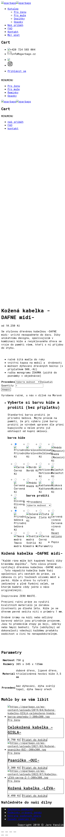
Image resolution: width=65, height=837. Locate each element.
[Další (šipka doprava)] (6, 835)
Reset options (56, 534)
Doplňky (19, 18)
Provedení (8, 381)
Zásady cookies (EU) (22, 819)
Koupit (6, 389)
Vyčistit (46, 381)
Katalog (13, 8)
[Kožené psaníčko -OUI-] (36, 749)
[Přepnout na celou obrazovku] (10, 831)
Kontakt (13, 31)
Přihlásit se (17, 71)
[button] (7, 80)
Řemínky (13, 92)
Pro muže (20, 15)
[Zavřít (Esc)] (2, 831)
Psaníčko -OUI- (23, 760)
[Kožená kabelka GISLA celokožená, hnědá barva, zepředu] (36, 716)
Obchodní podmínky (21, 809)
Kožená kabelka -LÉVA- (31, 788)
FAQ (10, 28)
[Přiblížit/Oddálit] (15, 831)
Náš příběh (15, 25)
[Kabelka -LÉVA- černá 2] (36, 777)
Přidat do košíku (34, 739)
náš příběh (15, 121)
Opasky (18, 21)
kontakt (13, 128)
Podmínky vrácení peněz (25, 812)
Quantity (7, 385)
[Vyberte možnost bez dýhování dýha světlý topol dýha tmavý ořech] (38, 505)
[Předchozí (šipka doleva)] (2, 835)
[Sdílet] (6, 831)
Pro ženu (20, 12)
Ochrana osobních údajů (24, 815)
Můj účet (14, 35)
